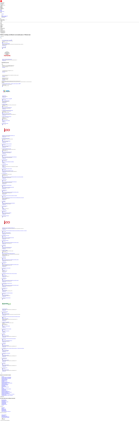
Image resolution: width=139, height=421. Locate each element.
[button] (2, 11)
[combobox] (3, 19)
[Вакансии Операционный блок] (70, 304)
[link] (1, 7)
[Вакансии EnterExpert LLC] (70, 91)
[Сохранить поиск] (1, 23)
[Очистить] (1, 21)
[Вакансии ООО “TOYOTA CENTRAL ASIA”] (70, 54)
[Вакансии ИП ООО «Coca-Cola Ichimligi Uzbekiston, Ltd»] (70, 130)
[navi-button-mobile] (1, 12)
